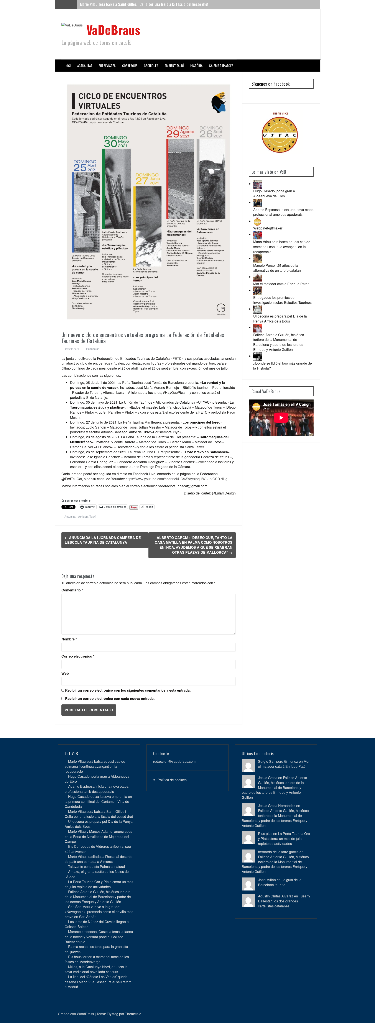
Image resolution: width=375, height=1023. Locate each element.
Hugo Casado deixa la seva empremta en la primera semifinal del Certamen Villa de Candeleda (98, 801)
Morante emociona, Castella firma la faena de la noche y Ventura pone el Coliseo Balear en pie (99, 936)
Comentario (72, 590)
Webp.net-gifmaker (267, 228)
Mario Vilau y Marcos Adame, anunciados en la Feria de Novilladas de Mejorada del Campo (98, 836)
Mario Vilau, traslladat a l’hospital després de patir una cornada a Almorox (98, 859)
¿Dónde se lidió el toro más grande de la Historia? (282, 366)
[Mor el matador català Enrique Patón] (257, 276)
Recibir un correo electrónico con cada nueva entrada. (110, 698)
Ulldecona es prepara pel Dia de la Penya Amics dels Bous (280, 319)
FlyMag (112, 1013)
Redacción (92, 349)
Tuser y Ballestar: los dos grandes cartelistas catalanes (284, 901)
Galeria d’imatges (221, 65)
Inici (68, 65)
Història (196, 65)
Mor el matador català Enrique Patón (281, 283)
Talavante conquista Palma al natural (96, 866)
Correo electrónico (77, 656)
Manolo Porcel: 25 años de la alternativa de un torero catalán (277, 268)
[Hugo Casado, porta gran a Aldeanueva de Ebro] (257, 183)
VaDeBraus (113, 29)
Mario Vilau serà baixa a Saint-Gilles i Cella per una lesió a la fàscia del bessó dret (144, 4)
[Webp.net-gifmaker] (257, 221)
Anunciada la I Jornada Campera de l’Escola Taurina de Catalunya (103, 540)
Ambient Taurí (174, 65)
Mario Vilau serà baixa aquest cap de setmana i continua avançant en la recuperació (281, 246)
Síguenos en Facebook (271, 83)
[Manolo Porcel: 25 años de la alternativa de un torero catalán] (257, 258)
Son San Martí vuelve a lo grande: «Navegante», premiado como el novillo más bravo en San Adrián (99, 911)
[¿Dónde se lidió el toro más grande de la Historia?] (257, 356)
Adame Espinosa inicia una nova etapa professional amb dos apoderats (283, 212)
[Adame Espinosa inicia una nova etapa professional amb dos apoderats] (257, 202)
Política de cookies (172, 779)
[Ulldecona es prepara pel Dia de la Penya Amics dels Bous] (257, 308)
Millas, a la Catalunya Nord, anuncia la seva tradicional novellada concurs (96, 969)
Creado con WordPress (76, 1013)
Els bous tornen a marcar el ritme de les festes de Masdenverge (97, 959)
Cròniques (151, 65)
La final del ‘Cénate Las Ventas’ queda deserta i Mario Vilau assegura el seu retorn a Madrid (98, 981)
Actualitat (84, 65)
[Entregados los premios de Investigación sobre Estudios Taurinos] (257, 290)
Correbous (129, 65)
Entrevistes (107, 65)
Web (65, 673)
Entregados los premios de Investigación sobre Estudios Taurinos (282, 300)
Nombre (69, 639)
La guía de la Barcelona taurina (279, 882)
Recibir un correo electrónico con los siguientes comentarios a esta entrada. (128, 690)
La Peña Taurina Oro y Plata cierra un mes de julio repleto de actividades (99, 884)
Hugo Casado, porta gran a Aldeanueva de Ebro (274, 193)
